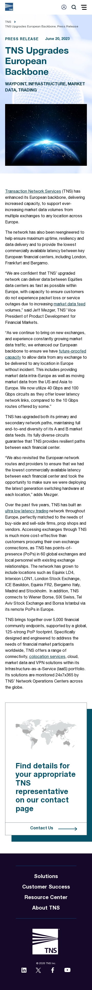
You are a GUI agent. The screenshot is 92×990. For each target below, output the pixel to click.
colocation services (47, 657)
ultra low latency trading (26, 512)
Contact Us (41, 829)
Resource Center (46, 898)
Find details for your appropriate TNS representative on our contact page (46, 788)
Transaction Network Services (33, 192)
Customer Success (46, 887)
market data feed (69, 305)
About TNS (46, 908)
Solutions (46, 877)
